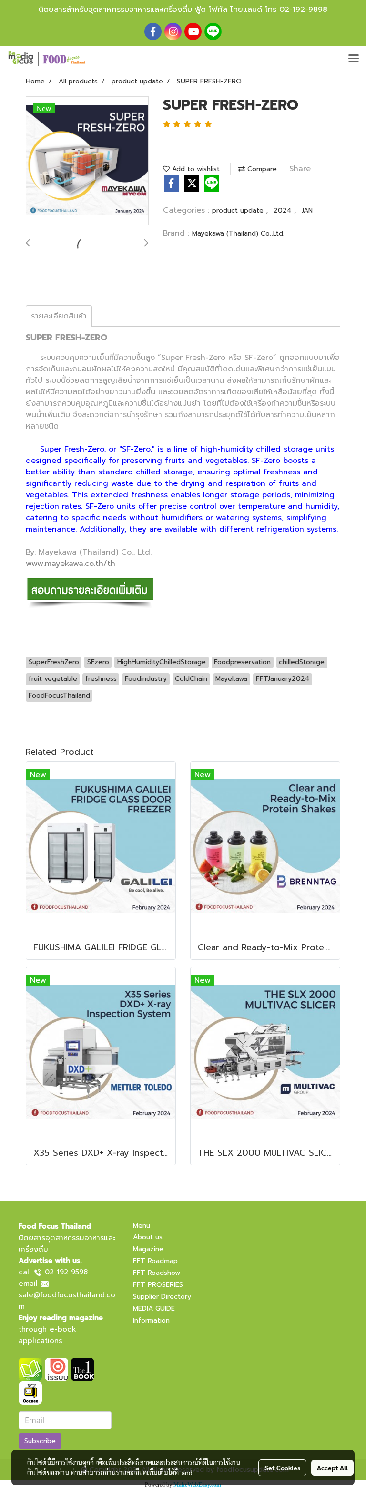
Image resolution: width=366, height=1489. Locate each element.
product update (239, 210)
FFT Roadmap (155, 1261)
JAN (307, 210)
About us (148, 1237)
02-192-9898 (303, 9)
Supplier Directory (162, 1297)
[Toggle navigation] (353, 59)
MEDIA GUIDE (154, 1309)
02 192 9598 (66, 1272)
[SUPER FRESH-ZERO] (87, 161)
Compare (261, 169)
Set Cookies (282, 1467)
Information (151, 1320)
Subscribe (40, 1441)
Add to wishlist (195, 169)
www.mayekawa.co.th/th (70, 563)
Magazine (148, 1249)
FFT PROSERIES (158, 1285)
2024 (284, 210)
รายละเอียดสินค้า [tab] (59, 316)
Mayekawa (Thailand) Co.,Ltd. (238, 233)
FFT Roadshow (156, 1273)
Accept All (332, 1467)
